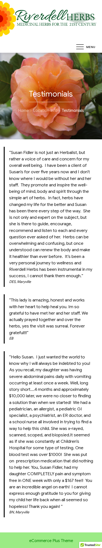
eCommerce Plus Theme (51, 540)
